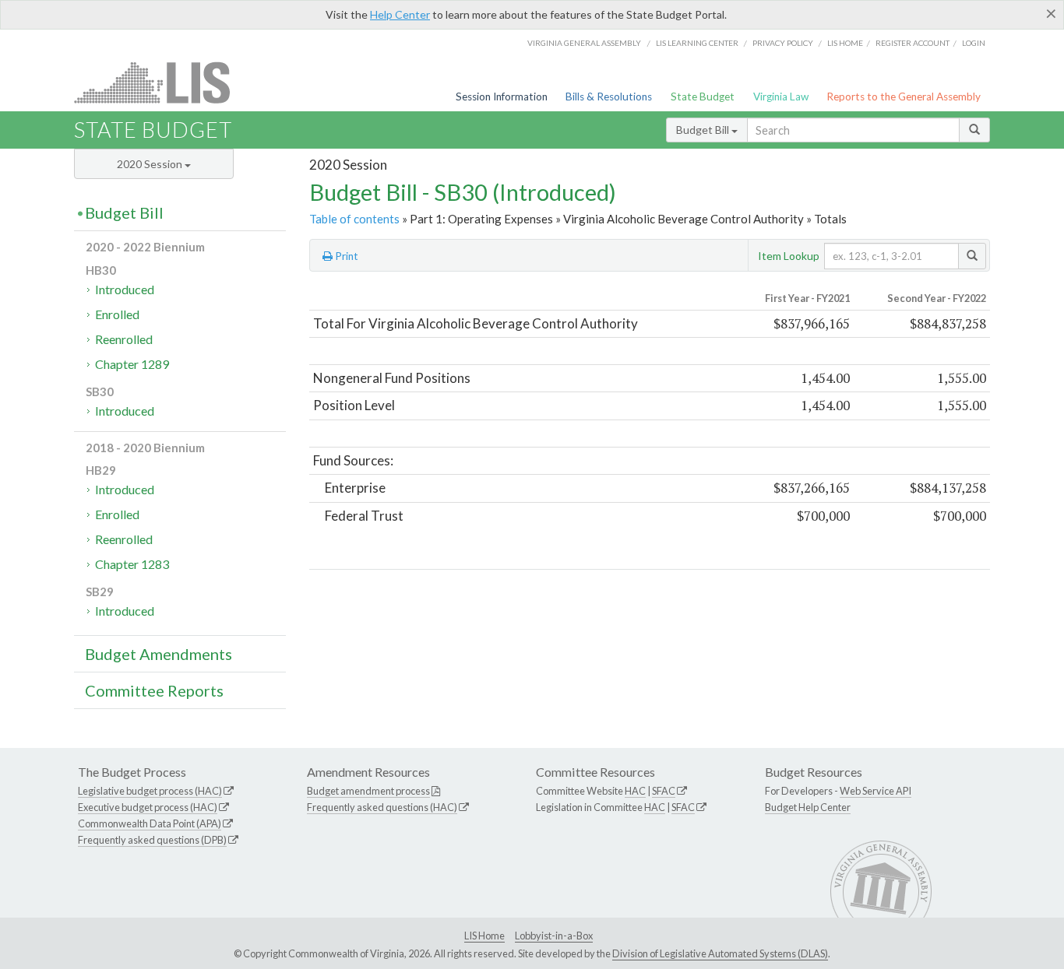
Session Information (502, 96)
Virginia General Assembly (584, 42)
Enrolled (117, 314)
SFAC (663, 791)
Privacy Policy (782, 42)
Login (973, 42)
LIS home (845, 42)
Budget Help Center (808, 807)
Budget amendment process (368, 791)
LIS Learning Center (697, 42)
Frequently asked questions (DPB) (152, 840)
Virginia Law (781, 96)
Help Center (400, 14)
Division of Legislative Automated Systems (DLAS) (720, 953)
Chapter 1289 (132, 363)
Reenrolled (124, 339)
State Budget (703, 96)
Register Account (912, 42)
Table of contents (354, 219)
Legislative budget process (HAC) (150, 791)
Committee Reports (154, 690)
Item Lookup (788, 255)
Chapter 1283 (132, 563)
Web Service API (875, 791)
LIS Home (484, 935)
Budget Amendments (158, 653)
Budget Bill (703, 129)
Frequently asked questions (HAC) (382, 807)
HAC (635, 791)
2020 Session (151, 163)
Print (345, 256)
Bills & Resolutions (608, 96)
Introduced (124, 289)
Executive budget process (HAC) (147, 807)
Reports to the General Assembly (903, 96)
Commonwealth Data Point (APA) (149, 823)
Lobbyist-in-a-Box (554, 935)
